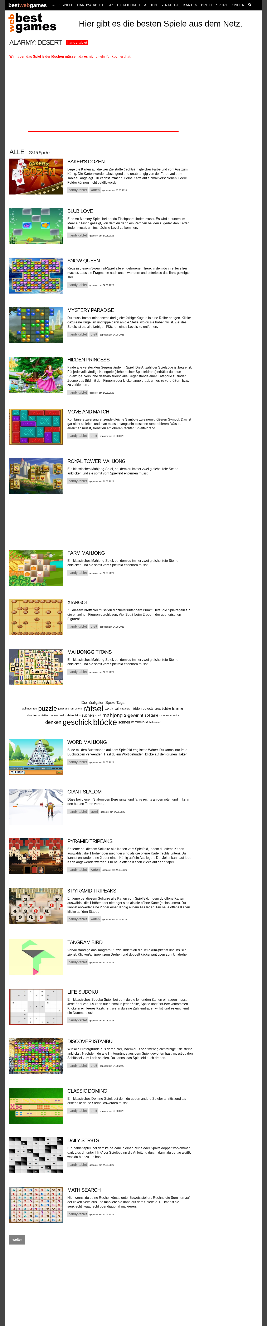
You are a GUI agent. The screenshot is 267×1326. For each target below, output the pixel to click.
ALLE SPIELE (62, 5)
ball (117, 708)
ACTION (150, 5)
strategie (125, 708)
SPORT (222, 5)
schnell (124, 722)
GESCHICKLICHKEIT (123, 5)
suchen (88, 715)
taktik (109, 709)
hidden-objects (142, 708)
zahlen (69, 715)
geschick (77, 722)
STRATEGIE (170, 5)
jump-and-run (66, 708)
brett (158, 708)
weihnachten (29, 708)
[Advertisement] (230, 101)
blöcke (105, 722)
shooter (32, 715)
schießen (43, 715)
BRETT (206, 5)
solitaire (151, 715)
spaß (98, 715)
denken (53, 722)
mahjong (112, 715)
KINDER (238, 5)
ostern (78, 708)
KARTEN (190, 5)
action (176, 715)
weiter (17, 1239)
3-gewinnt (133, 715)
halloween (155, 722)
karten (178, 708)
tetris (78, 715)
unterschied (57, 715)
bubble (166, 708)
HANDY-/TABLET (90, 5)
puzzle (47, 708)
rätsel (93, 708)
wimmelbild (139, 722)
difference (165, 715)
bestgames (27, 5)
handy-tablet (77, 42)
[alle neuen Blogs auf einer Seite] (250, 5)
